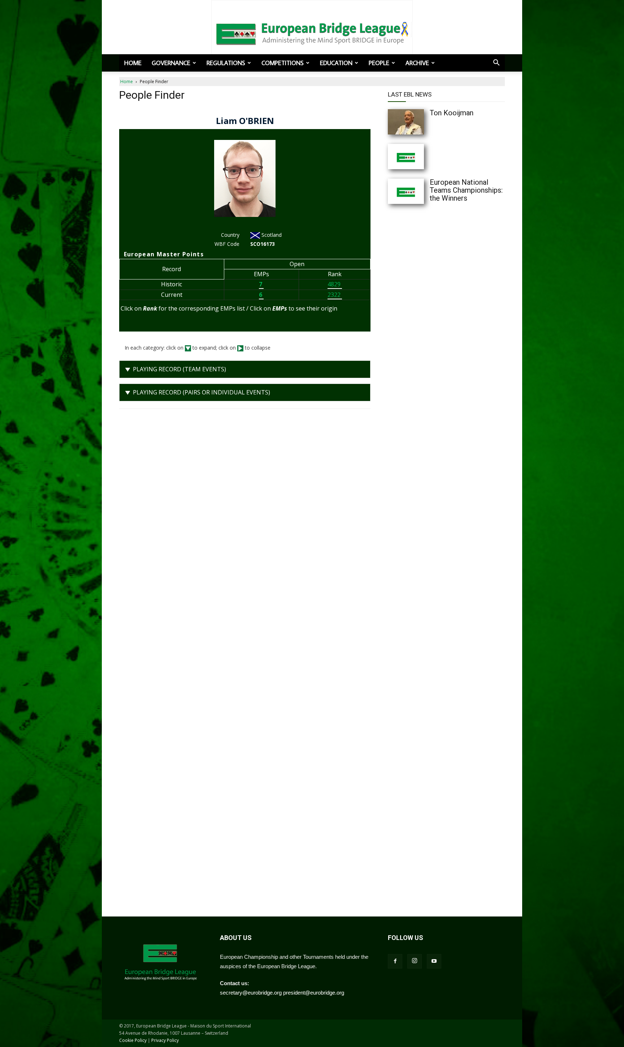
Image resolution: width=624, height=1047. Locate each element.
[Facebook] (395, 961)
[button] (496, 63)
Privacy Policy (165, 1040)
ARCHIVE (417, 63)
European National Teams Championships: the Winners (466, 190)
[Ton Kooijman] (420, 121)
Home (133, 63)
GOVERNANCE (171, 63)
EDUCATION (336, 63)
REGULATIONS (226, 63)
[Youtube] (434, 961)
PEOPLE (379, 63)
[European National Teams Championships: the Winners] (420, 191)
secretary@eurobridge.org (251, 993)
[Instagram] (414, 961)
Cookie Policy (133, 1040)
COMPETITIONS (282, 63)
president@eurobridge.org (313, 993)
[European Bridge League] (312, 32)
